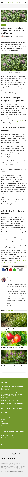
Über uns (3, 444)
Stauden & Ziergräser (6, 412)
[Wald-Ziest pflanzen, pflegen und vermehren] (14, 357)
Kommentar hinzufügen (14, 371)
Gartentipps (3, 425)
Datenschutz (3, 472)
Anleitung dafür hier (18, 121)
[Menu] (2, 2)
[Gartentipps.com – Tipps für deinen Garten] (14, 2)
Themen (16, 471)
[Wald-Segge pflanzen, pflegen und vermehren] (14, 320)
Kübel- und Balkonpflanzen (7, 417)
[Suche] (26, 2)
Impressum (20, 471)
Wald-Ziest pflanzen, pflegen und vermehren (12, 365)
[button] (3, 269)
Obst (2, 421)
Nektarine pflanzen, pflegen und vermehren (12, 347)
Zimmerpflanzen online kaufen (8, 437)
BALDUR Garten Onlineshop (7, 435)
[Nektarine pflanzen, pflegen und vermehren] (14, 338)
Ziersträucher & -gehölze (6, 415)
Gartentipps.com (10, 471)
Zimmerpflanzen (4, 423)
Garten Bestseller (5, 440)
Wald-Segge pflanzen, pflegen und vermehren (12, 329)
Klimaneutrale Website (6, 442)
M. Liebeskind (9, 36)
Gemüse (3, 419)
